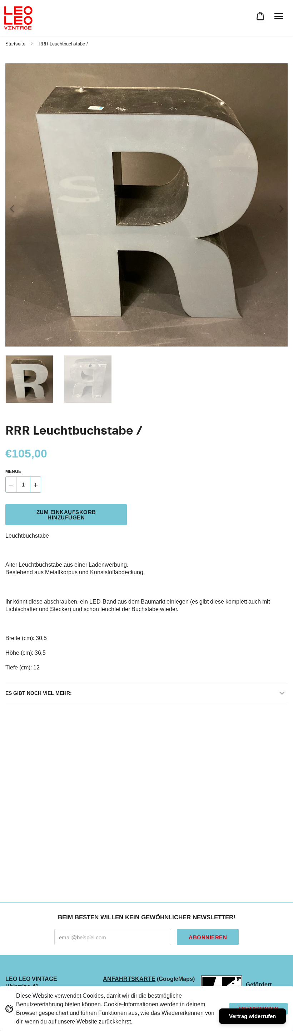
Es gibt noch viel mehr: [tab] (38, 693)
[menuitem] (260, 16)
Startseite (15, 44)
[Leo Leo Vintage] (18, 18)
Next (278, 205)
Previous (9, 205)
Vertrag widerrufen (252, 1016)
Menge (13, 471)
